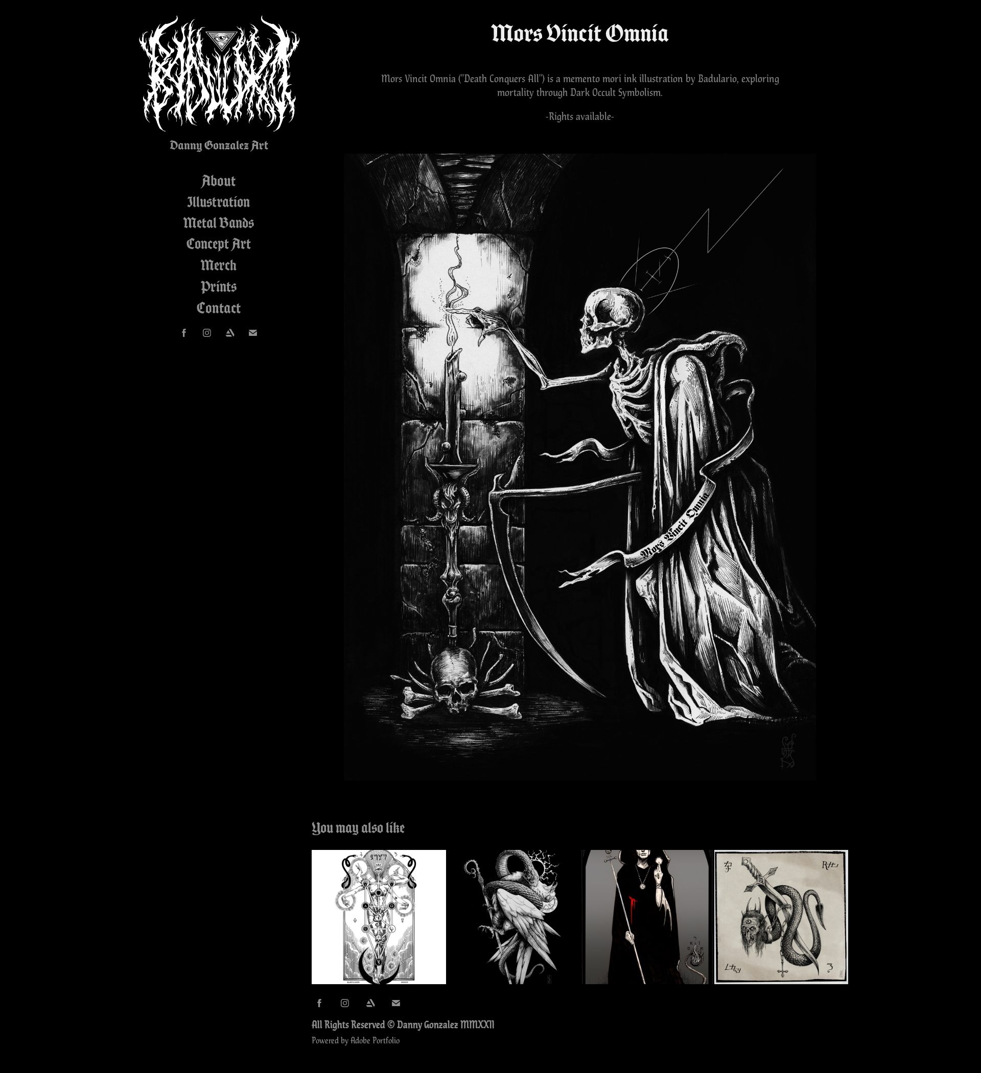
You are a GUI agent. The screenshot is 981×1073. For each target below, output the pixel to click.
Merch (219, 265)
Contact (219, 308)
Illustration (218, 201)
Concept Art (218, 243)
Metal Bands (218, 222)
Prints (219, 286)
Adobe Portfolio (375, 1040)
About (218, 181)
